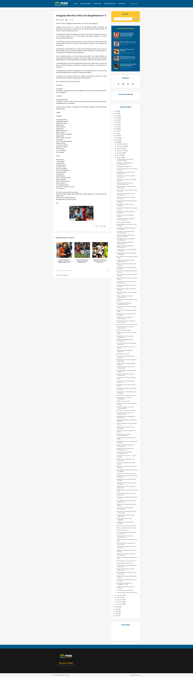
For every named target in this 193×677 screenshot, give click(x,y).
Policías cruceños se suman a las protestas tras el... (124, 296)
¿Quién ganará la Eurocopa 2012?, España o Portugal (125, 160)
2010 (116, 609)
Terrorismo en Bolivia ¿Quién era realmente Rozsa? (128, 64)
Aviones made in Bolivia (122, 530)
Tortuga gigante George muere (123, 166)
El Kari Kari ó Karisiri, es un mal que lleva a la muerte (127, 57)
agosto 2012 (120, 153)
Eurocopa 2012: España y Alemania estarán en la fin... (125, 327)
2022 (116, 120)
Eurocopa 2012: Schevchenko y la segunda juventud (124, 318)
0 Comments (70, 20)
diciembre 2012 (121, 144)
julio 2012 (119, 155)
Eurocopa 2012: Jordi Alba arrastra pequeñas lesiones (125, 449)
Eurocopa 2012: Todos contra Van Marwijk (126, 324)
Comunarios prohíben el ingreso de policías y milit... (125, 536)
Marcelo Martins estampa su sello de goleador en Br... (125, 173)
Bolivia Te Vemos (65, 675)
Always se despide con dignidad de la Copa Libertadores (82, 261)
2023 (116, 117)
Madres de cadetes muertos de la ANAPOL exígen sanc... (124, 183)
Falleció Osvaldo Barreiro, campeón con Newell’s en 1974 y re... (64, 261)
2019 (116, 126)
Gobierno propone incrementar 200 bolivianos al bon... (125, 243)
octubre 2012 (120, 148)
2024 (116, 115)
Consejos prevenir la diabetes (123, 330)
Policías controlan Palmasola (123, 222)
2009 (116, 611)
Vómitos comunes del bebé (123, 401)
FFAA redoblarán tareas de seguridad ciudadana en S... (125, 239)
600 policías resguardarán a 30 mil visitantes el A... (124, 340)
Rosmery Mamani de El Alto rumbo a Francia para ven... (125, 445)
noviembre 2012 (121, 146)
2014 (116, 137)
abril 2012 (119, 597)
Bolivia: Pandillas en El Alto (127, 42)
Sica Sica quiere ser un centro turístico (125, 560)
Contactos (122, 3)
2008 (116, 613)
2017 (116, 131)
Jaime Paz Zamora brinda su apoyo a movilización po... (125, 194)
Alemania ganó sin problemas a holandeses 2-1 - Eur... (124, 583)
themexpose (137, 675)
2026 (116, 111)
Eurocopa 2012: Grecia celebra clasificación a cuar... (124, 452)
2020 (116, 124)
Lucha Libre (97, 3)
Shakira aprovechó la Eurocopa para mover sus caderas (125, 219)
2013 (116, 140)
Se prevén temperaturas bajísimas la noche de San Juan (125, 236)
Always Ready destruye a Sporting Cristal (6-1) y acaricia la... (100, 261)
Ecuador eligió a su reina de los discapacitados (124, 398)
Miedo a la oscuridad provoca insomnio (126, 525)
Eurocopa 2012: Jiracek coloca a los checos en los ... (125, 460)
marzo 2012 (120, 599)
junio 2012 (119, 157)
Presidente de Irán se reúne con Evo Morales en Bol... (125, 367)
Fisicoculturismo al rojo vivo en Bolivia (125, 410)
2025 (116, 113)
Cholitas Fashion (85, 3)
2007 (116, 615)
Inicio (75, 3)
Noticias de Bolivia (109, 3)
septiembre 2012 (121, 150)
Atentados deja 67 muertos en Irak (124, 563)
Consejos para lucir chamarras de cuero (126, 473)
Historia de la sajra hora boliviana (127, 50)
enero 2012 (120, 604)
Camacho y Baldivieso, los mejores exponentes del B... (125, 407)
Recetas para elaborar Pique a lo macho (126, 528)
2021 (116, 122)
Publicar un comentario (62, 275)
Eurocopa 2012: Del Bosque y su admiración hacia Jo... (124, 163)
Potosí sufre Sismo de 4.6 (122, 353)
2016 (116, 133)
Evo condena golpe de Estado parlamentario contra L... (123, 303)
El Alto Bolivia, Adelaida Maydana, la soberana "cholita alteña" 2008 (127, 34)
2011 (116, 607)
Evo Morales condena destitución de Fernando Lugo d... (125, 232)
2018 (116, 129)
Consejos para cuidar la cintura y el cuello (126, 592)
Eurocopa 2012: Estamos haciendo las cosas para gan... (125, 321)
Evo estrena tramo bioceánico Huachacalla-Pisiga (123, 434)
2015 (116, 135)
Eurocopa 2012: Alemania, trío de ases (125, 395)
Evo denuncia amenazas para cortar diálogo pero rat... (125, 260)
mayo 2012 (120, 595)
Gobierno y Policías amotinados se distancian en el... (125, 246)
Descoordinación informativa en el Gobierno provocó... (124, 413)
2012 (116, 142)
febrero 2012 (120, 602)
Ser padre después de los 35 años (124, 590)
